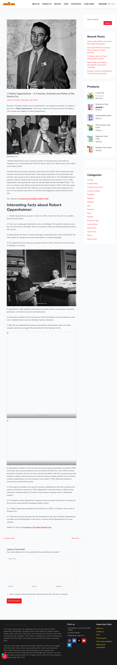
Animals (90, 180)
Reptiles (90, 217)
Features (90, 198)
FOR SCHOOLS (76, 4)
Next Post (76, 538)
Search (107, 23)
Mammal (90, 209)
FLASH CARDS (89, 4)
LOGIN (66, 4)
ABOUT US (35, 4)
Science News (92, 224)
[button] (90, 4)
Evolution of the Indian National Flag (37, 527)
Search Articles (92, 19)
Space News (91, 228)
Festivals (90, 202)
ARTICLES (57, 4)
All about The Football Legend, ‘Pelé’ (34, 199)
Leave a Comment (13, 100)
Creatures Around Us (95, 187)
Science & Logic (93, 220)
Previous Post (8, 538)
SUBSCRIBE (103, 4)
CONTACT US (46, 4)
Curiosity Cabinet (93, 191)
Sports (89, 235)
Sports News (92, 239)
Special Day (91, 232)
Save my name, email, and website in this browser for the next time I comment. (38, 594)
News (89, 213)
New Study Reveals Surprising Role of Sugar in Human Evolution (98, 50)
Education (25, 100)
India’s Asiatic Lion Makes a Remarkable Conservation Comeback (97, 64)
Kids (88, 206)
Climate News (92, 183)
